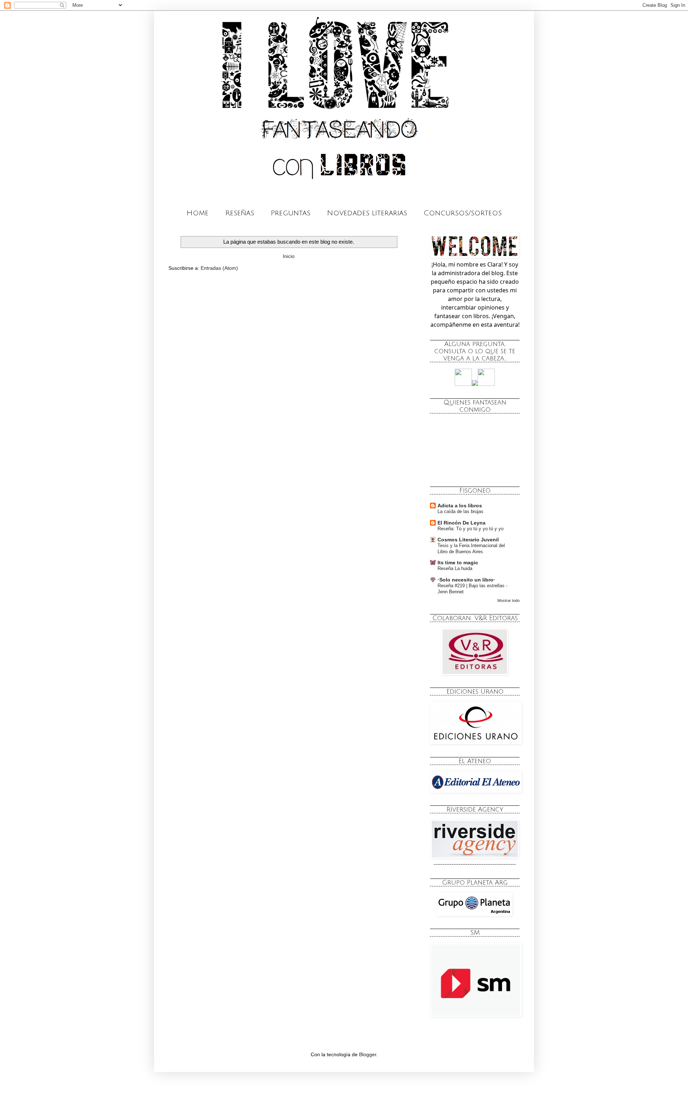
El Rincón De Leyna (462, 523)
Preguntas (290, 213)
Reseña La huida (455, 568)
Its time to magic (458, 562)
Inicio (289, 256)
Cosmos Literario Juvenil (468, 539)
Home (197, 213)
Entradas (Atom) (219, 268)
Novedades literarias (367, 213)
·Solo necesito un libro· (466, 580)
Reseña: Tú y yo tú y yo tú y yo (470, 528)
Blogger (367, 1054)
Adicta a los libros (460, 505)
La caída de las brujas (460, 511)
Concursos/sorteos (463, 213)
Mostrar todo (508, 600)
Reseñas (239, 213)
